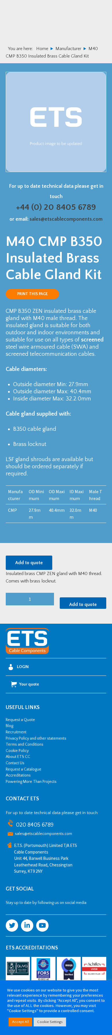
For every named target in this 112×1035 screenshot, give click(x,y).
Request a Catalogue (23, 769)
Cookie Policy (17, 750)
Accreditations (18, 775)
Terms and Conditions (24, 744)
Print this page (32, 294)
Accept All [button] (20, 1022)
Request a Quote (20, 720)
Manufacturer (68, 48)
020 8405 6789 (34, 825)
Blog (9, 726)
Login (23, 667)
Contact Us (15, 763)
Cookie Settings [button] (50, 1022)
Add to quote (29, 562)
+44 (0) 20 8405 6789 (56, 207)
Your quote (29, 684)
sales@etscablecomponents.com (66, 219)
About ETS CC (18, 756)
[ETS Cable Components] (27, 653)
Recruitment (16, 732)
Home (42, 48)
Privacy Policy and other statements (36, 738)
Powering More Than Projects (31, 781)
